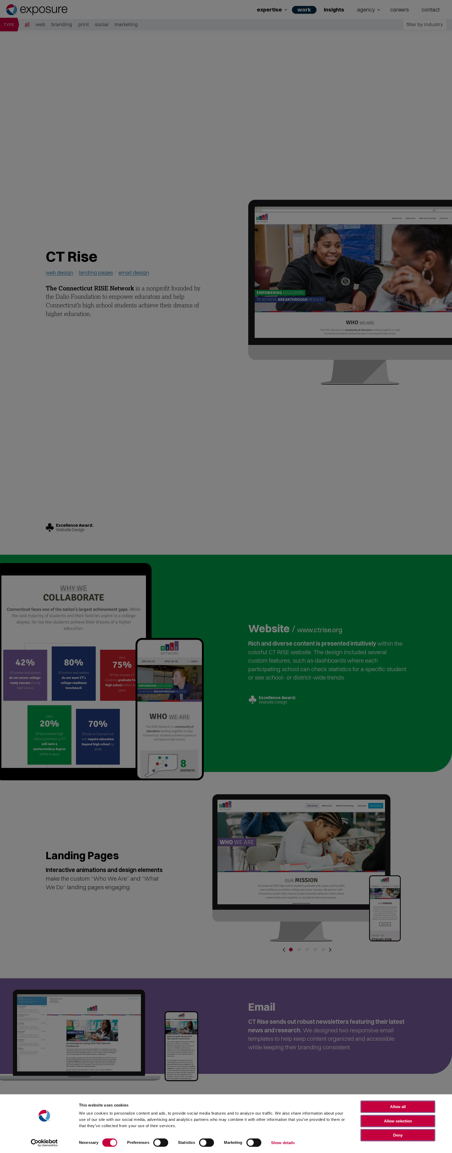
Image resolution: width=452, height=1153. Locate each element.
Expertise (269, 9)
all (27, 24)
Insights (334, 9)
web (40, 24)
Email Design (133, 272)
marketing (126, 24)
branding (61, 24)
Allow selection (398, 1121)
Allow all (398, 1106)
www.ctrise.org (319, 629)
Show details (283, 1142)
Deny (398, 1135)
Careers (399, 9)
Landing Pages (96, 272)
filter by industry (424, 24)
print (83, 24)
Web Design (59, 272)
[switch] (160, 1142)
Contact (431, 9)
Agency (366, 9)
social (102, 24)
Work (304, 9)
